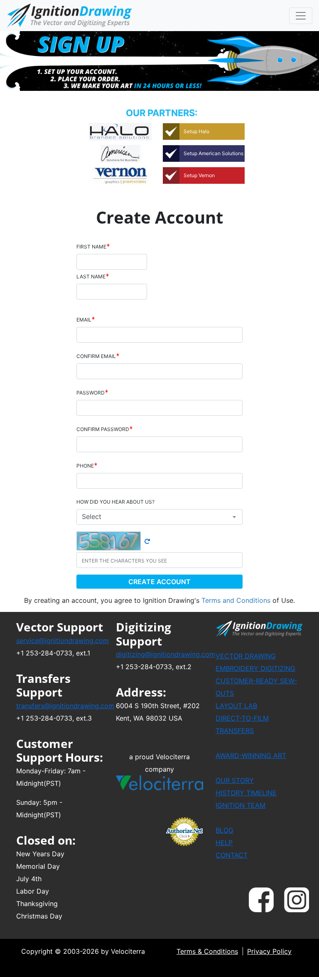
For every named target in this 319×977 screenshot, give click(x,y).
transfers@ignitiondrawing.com (65, 706)
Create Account (159, 581)
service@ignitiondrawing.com (62, 640)
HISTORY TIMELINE (246, 793)
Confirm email (96, 356)
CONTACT (232, 855)
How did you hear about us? (115, 502)
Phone (85, 466)
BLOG (224, 830)
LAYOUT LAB (236, 706)
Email (83, 320)
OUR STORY (235, 780)
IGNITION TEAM (240, 805)
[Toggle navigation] (300, 15)
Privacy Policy (269, 951)
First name (91, 247)
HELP (224, 842)
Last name (91, 276)
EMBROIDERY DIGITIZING (255, 668)
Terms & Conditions (207, 951)
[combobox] (159, 517)
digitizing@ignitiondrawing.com (165, 654)
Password (90, 393)
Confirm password (102, 429)
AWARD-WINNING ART (251, 755)
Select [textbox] (91, 516)
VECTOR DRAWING (246, 656)
